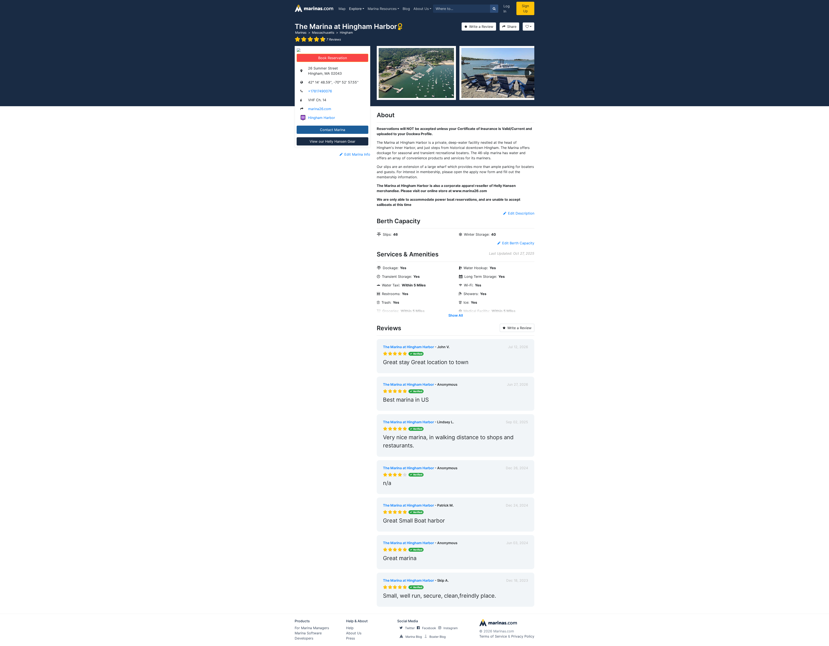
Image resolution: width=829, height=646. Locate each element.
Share (511, 26)
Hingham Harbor (321, 117)
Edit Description (521, 213)
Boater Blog (437, 636)
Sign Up (525, 8)
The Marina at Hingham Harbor (408, 347)
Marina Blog (413, 636)
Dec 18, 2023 (517, 580)
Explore (355, 8)
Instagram (450, 628)
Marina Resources (382, 8)
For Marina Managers (312, 628)
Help (350, 628)
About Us (421, 8)
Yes (415, 369)
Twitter (410, 628)
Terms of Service (493, 636)
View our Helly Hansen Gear (332, 141)
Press (350, 638)
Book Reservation (332, 58)
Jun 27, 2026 (517, 384)
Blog (406, 8)
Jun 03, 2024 (517, 543)
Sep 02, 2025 (517, 422)
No (424, 369)
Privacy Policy (522, 636)
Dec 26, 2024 (517, 468)
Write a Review (481, 26)
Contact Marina (332, 130)
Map (342, 8)
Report (522, 369)
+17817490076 (320, 91)
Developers (304, 638)
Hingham (346, 32)
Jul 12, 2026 (518, 347)
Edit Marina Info (357, 154)
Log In (506, 8)
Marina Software (308, 633)
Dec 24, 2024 (517, 505)
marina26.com (319, 109)
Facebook (429, 628)
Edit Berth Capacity (518, 243)
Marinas (301, 32)
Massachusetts (323, 32)
